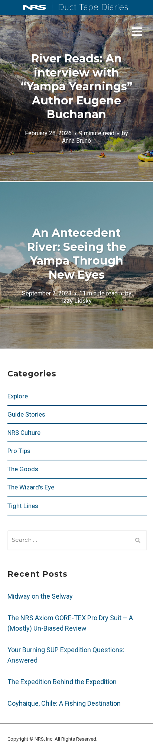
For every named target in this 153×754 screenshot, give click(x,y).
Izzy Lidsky (76, 300)
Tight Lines (22, 505)
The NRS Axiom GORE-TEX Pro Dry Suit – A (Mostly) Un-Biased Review (70, 623)
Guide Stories (26, 414)
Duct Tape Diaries (90, 7)
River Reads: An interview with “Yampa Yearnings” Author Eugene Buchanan (77, 86)
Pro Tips (18, 450)
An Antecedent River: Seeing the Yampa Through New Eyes (76, 254)
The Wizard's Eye (30, 487)
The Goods (22, 469)
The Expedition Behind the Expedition (62, 682)
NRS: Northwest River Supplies (34, 7)
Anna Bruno (76, 140)
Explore (17, 396)
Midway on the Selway (40, 596)
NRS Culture (23, 432)
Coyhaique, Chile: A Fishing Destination (64, 703)
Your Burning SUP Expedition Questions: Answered (65, 655)
